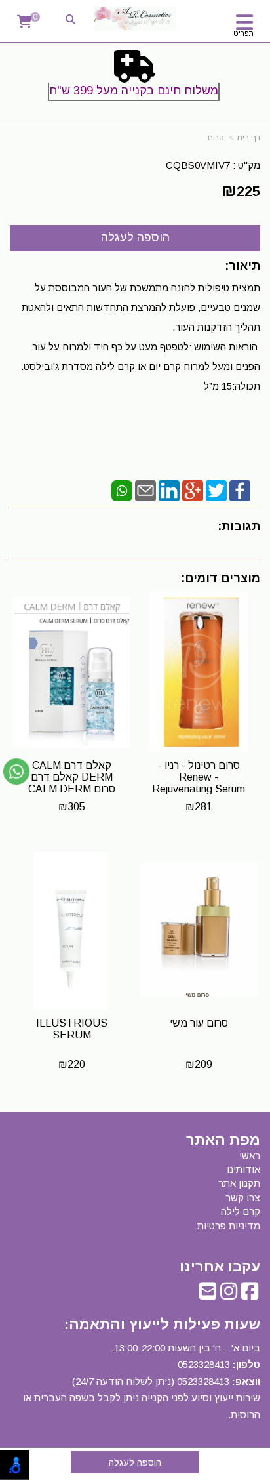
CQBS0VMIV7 (198, 165)
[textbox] (135, 78)
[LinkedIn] (169, 489)
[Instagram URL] (228, 1294)
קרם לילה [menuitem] (240, 1211)
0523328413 (204, 1364)
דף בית (248, 137)
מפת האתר (223, 1140)
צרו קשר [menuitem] (242, 1197)
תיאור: (242, 265)
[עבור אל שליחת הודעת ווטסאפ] (16, 771)
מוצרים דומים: (220, 578)
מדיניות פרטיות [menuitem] (228, 1225)
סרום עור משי (199, 1023)
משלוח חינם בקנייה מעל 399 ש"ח (133, 90)
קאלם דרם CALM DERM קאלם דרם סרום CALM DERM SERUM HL (71, 783)
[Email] (145, 489)
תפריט (243, 33)
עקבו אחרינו (220, 1267)
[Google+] (192, 489)
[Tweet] (216, 489)
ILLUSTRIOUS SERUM (71, 1029)
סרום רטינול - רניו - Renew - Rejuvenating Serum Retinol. (198, 783)
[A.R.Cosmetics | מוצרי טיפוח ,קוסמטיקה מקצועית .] (135, 19)
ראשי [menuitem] (249, 1155)
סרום (216, 137)
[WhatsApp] (121, 489)
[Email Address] (207, 1294)
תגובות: (239, 526)
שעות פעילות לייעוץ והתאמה (164, 1324)
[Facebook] (239, 489)
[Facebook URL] (249, 1294)
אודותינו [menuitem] (243, 1169)
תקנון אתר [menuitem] (239, 1183)
